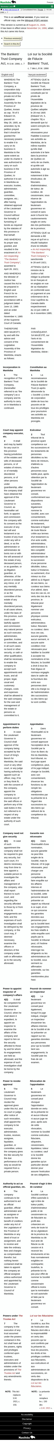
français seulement (37, 75)
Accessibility (27, 1414)
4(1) (6, 841)
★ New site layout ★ (11, 10)
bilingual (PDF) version (36, 20)
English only (7, 75)
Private (40, 10)
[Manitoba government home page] (8, 3)
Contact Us (27, 1432)
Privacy (27, 1428)
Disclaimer (27, 1419)
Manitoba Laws (7, 7)
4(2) (6, 999)
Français (50, 2)
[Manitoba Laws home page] (1, 10)
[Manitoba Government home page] (27, 1437)
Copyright (27, 1423)
